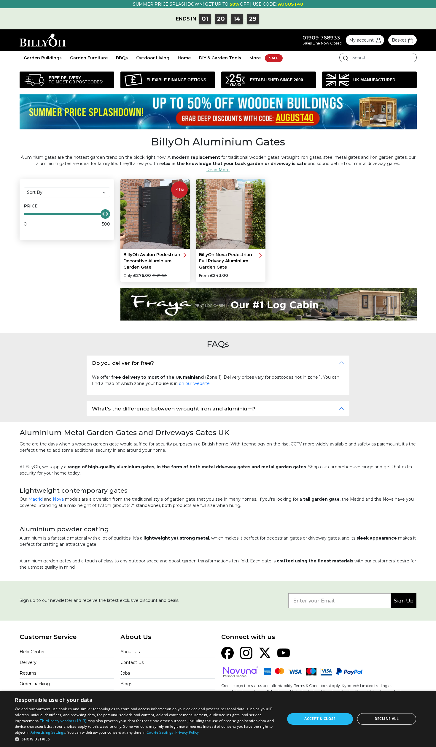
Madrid (35, 499)
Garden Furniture (89, 58)
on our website (194, 383)
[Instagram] (246, 652)
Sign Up (403, 600)
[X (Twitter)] (265, 652)
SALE (274, 58)
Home (184, 58)
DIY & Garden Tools (220, 58)
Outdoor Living (152, 58)
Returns (28, 673)
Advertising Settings (48, 732)
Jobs (125, 673)
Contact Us (132, 662)
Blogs (126, 683)
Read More (218, 169)
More (255, 58)
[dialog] (218, 719)
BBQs (122, 58)
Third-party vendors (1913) (63, 720)
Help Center (32, 651)
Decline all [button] (387, 718)
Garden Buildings (43, 58)
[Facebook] (227, 652)
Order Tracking (35, 683)
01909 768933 (321, 37)
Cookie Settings (160, 732)
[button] (146, 739)
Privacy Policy (187, 732)
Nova (58, 499)
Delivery (28, 662)
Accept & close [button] (320, 718)
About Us (130, 651)
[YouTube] (283, 652)
